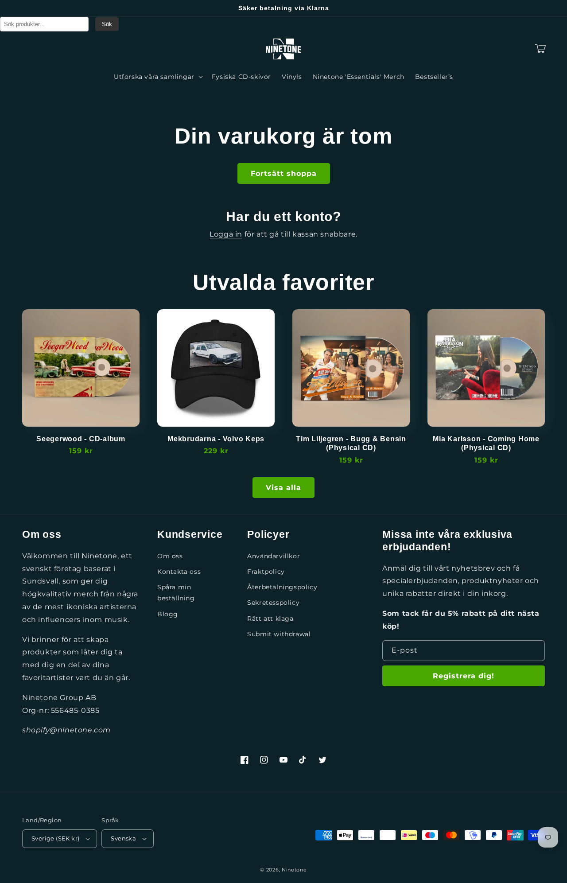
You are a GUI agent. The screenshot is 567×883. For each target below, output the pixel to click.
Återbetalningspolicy (282, 587)
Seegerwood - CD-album (80, 439)
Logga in (226, 234)
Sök (107, 24)
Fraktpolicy (266, 572)
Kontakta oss (179, 572)
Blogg (167, 614)
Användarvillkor (273, 556)
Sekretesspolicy (273, 603)
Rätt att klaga (270, 618)
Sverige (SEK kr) (55, 838)
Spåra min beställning (176, 592)
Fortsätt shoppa (284, 173)
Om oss (170, 556)
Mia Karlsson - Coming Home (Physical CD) (486, 443)
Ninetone (294, 870)
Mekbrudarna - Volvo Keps (215, 439)
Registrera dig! (463, 676)
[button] (32, 48)
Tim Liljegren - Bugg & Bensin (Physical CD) (351, 443)
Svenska (123, 838)
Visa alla (283, 487)
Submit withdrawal (279, 634)
